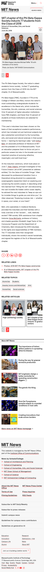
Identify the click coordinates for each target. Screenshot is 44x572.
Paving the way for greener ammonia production (29, 361)
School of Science (11, 475)
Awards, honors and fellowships (13, 285)
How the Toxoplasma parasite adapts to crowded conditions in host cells (30, 403)
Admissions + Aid (28, 539)
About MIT (26, 544)
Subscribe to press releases (13, 510)
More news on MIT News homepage (16, 429)
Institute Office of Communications (24, 453)
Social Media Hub (8, 568)
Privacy (4, 565)
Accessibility (12, 565)
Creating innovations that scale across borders (28, 416)
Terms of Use (7, 492)
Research (25, 536)
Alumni (4, 544)
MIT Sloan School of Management (17, 471)
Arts (29, 285)
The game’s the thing (27, 388)
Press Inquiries (28, 492)
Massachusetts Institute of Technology (16, 558)
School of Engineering (13, 465)
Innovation (5, 539)
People (18, 563)
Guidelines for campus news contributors (19, 520)
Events (12, 563)
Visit (3, 563)
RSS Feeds (27, 495)
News (24, 542)
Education (5, 536)
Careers (24, 563)
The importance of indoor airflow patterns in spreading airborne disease (30, 348)
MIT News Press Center (32, 486)
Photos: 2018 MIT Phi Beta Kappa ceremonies (22, 266)
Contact (31, 563)
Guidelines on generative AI (13, 526)
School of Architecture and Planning (18, 462)
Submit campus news (11, 515)
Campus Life (6, 542)
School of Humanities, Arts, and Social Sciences (23, 468)
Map (7, 563)
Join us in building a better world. (15, 551)
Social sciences (18, 289)
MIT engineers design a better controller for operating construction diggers (28, 377)
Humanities (6, 289)
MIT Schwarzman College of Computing (20, 478)
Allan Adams (13, 167)
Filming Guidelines (9, 495)
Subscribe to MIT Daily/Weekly (14, 504)
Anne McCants (15, 218)
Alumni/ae (6, 281)
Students (15, 281)
